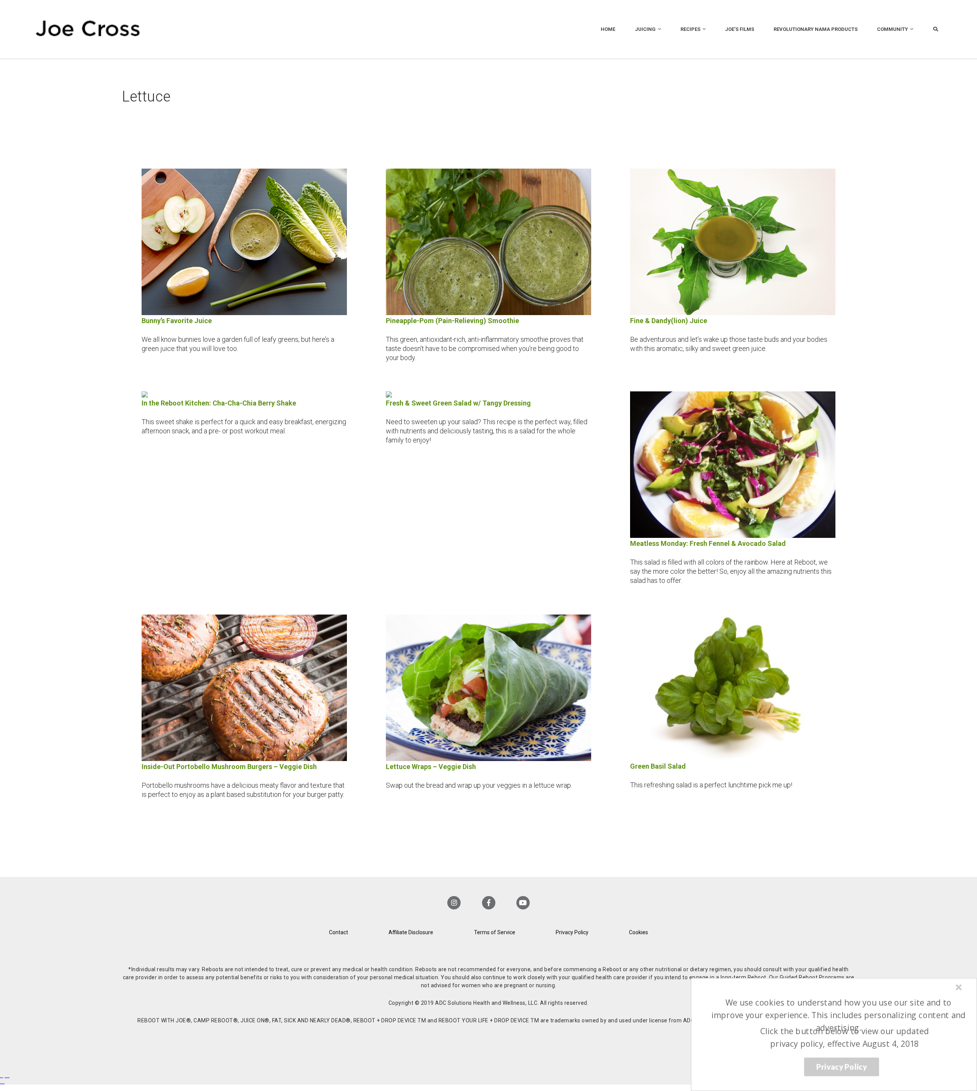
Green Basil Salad (658, 766)
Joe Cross (88, 29)
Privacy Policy (572, 932)
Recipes (690, 29)
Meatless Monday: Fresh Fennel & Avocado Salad (708, 543)
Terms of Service (494, 932)
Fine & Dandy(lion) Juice (668, 321)
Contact (338, 932)
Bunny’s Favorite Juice (177, 321)
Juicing (645, 29)
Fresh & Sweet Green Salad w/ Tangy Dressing (458, 403)
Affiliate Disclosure (411, 932)
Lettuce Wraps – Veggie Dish (431, 767)
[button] (838, 1015)
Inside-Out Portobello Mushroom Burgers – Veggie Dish (229, 767)
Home (608, 29)
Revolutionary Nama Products (816, 29)
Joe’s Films (739, 29)
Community (892, 29)
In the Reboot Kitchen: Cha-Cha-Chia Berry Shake (219, 403)
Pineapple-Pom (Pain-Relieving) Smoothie (452, 321)
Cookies (638, 932)
